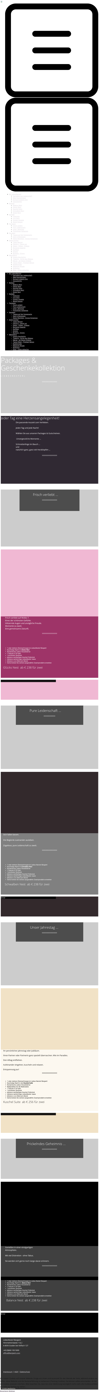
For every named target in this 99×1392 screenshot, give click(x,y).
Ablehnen (12, 1391)
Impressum (7, 1372)
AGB (16, 1372)
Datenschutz (25, 1372)
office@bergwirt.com (11, 1353)
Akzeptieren (4, 1391)
